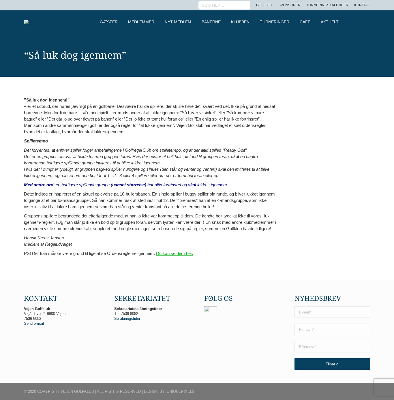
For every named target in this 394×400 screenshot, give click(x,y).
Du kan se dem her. (174, 253)
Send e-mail (34, 323)
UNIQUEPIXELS (181, 391)
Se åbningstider (127, 318)
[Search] (245, 5)
